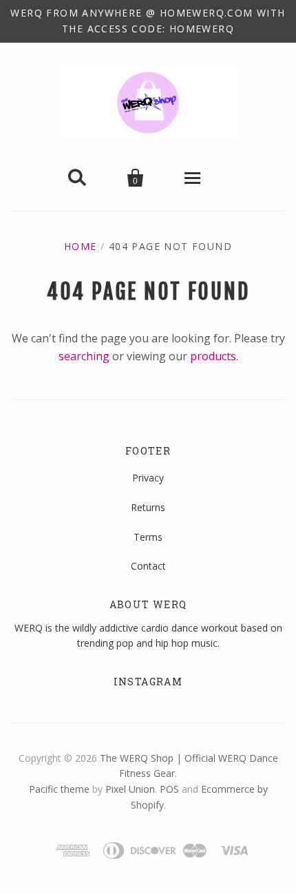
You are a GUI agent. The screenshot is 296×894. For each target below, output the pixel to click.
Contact (148, 565)
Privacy (148, 477)
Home (80, 246)
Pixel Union (130, 789)
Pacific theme (59, 789)
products (213, 356)
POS (169, 789)
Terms (148, 536)
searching (84, 356)
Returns (148, 507)
